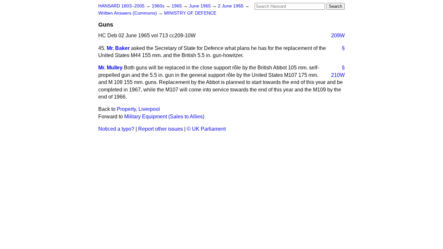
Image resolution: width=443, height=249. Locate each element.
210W (338, 75)
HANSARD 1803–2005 (121, 6)
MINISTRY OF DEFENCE (190, 13)
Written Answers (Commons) (128, 13)
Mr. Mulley (110, 67)
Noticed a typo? (116, 129)
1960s (159, 6)
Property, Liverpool (138, 109)
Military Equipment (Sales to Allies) (164, 116)
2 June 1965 (231, 6)
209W (338, 35)
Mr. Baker (118, 48)
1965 (177, 6)
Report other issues (160, 129)
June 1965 (200, 6)
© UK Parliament (206, 129)
